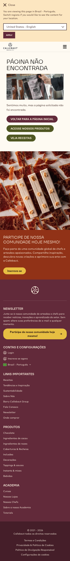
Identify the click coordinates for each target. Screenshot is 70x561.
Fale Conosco (10, 406)
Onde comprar (11, 417)
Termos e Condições (35, 540)
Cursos (7, 491)
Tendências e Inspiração (16, 385)
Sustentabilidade (12, 390)
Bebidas (7, 476)
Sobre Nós (9, 396)
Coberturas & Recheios (15, 449)
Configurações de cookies (35, 554)
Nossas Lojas (10, 496)
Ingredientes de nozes (15, 443)
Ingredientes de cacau (15, 438)
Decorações (9, 459)
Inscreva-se (14, 270)
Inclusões (8, 454)
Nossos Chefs (10, 502)
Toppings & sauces (13, 465)
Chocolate (8, 432)
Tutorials (8, 512)
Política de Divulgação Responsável (35, 549)
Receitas (8, 380)
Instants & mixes (12, 470)
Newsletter (9, 412)
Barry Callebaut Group (16, 401)
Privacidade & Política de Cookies (35, 545)
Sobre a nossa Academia (17, 507)
